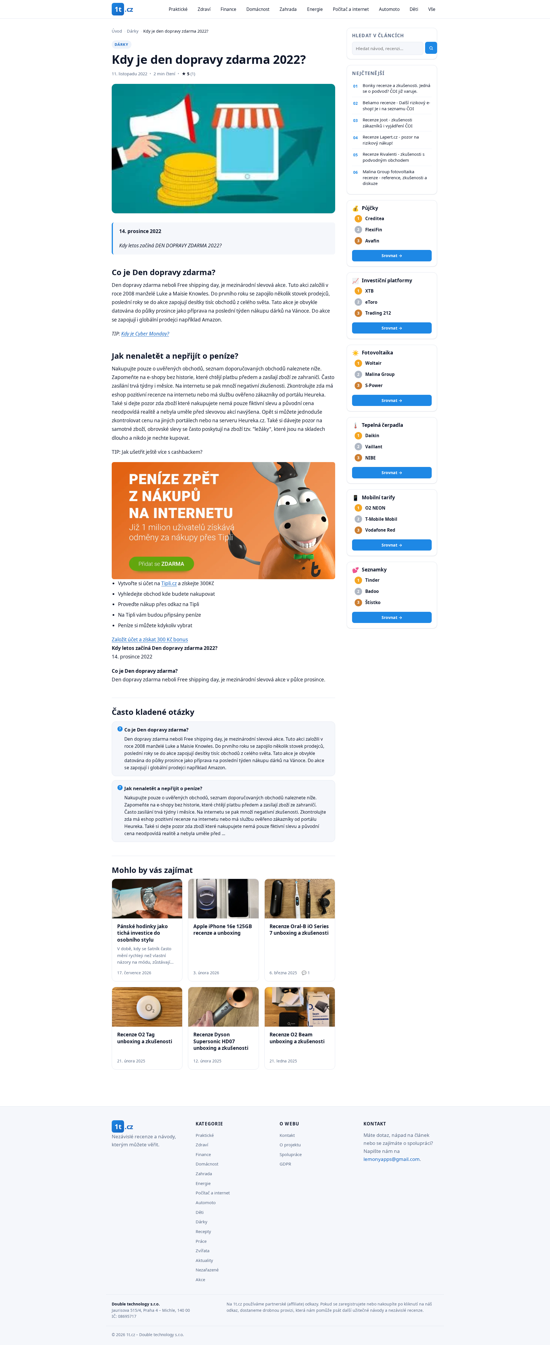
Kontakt (287, 1135)
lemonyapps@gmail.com (392, 1159)
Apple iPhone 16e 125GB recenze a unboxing (222, 929)
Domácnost (258, 9)
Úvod (117, 31)
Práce (201, 1241)
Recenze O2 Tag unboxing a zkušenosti (144, 1037)
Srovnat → (392, 256)
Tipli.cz (169, 583)
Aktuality (204, 1260)
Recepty (203, 1231)
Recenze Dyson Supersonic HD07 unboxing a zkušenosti (220, 1041)
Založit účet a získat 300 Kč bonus (150, 639)
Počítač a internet (351, 9)
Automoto (389, 9)
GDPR (285, 1164)
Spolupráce (291, 1154)
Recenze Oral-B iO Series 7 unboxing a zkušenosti (299, 929)
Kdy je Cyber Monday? (145, 333)
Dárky (132, 31)
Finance (228, 9)
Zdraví (204, 9)
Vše (431, 9)
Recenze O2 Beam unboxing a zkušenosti (297, 1037)
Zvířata (202, 1250)
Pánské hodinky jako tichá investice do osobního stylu (142, 933)
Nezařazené (207, 1270)
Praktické (178, 9)
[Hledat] (431, 48)
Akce (200, 1279)
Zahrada (288, 9)
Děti (414, 9)
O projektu (290, 1144)
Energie (315, 9)
